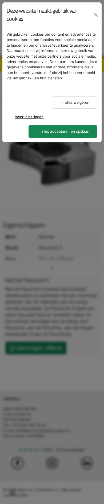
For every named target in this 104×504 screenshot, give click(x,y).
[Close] (95, 15)
